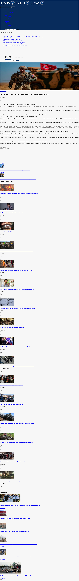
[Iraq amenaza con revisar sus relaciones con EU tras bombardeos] (7, 267)
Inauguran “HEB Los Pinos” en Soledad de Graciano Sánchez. (15, 518)
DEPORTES (7, 18)
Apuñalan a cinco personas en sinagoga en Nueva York (14, 481)
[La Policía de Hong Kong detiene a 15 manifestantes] (7, 459)
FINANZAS (7, 24)
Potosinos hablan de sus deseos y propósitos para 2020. (14, 42)
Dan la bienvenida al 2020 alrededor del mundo (12, 232)
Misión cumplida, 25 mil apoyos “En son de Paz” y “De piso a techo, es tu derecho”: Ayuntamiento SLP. (23, 37)
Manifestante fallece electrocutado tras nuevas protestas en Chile (17, 423)
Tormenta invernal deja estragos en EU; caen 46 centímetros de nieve (17, 308)
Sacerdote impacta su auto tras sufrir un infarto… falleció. (14, 35)
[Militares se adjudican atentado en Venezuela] (7, 382)
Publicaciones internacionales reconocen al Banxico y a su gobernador (18, 179)
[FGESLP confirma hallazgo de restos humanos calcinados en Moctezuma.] (3, 541)
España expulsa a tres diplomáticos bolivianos (12, 327)
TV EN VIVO (5, 27)
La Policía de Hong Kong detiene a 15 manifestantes (13, 461)
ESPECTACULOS (8, 22)
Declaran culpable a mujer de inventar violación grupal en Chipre (16, 346)
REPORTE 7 (7, 13)
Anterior (2, 163)
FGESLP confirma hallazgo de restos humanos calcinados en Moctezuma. (18, 544)
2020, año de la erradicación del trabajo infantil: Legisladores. (15, 40)
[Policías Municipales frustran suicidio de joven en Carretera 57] (3, 554)
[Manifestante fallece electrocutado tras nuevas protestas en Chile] (7, 420)
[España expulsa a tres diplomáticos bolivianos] (7, 325)
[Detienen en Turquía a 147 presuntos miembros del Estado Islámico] (7, 363)
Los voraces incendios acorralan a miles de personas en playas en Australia (19, 193)
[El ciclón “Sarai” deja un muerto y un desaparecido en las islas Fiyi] (7, 440)
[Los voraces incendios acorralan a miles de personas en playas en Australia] (7, 191)
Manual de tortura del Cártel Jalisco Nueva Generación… (14, 531)
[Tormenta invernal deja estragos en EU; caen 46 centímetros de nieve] (7, 306)
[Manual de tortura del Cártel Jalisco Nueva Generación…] (3, 528)
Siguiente (2, 172)
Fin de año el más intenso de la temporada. (11, 39)
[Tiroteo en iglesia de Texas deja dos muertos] (7, 401)
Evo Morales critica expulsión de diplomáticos (11, 212)
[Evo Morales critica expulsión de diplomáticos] (7, 210)
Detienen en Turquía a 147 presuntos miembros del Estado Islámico (17, 366)
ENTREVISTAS (7, 10)
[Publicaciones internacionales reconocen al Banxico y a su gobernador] (2, 176)
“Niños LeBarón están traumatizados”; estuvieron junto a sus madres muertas (20, 505)
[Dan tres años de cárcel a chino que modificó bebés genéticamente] (7, 286)
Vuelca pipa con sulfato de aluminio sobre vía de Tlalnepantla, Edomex (18, 575)
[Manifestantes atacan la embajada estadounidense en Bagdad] (7, 248)
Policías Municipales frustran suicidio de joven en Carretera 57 (16, 557)
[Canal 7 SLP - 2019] (22, 5)
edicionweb (2, 508)
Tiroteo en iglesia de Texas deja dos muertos (11, 404)
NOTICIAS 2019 (5, 9)
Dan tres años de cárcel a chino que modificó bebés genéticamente (17, 289)
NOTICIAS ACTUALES (7, 25)
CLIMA (6, 19)
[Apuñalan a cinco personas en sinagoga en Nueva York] (7, 478)
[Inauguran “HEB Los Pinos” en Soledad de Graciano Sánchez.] (3, 515)
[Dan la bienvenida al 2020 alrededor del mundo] (7, 229)
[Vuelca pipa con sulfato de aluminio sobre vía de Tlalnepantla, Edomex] (10, 573)
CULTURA (7, 21)
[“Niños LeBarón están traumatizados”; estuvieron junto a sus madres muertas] (10, 501)
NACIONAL (7, 15)
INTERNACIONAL (8, 16)
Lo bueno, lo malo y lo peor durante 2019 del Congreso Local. (15, 45)
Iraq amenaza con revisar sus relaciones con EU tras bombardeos (16, 270)
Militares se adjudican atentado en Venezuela (11, 385)
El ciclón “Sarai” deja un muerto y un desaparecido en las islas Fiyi (16, 442)
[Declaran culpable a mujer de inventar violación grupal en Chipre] (7, 344)
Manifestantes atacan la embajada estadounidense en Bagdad (16, 251)
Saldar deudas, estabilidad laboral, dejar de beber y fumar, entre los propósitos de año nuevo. (21, 36)
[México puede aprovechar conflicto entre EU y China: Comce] (2, 167)
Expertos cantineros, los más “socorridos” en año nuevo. (14, 43)
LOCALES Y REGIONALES (9, 12)
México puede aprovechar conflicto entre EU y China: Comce (15, 170)
